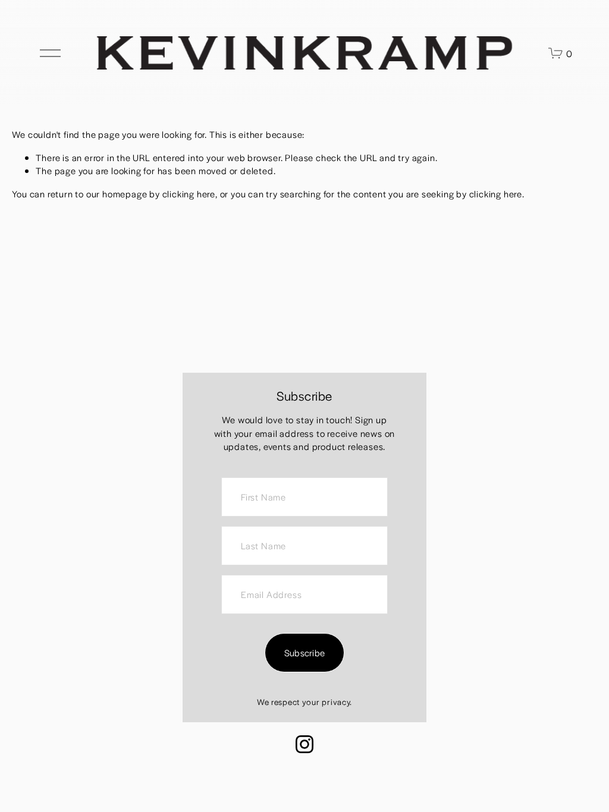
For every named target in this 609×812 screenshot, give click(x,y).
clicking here (188, 193)
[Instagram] (304, 744)
